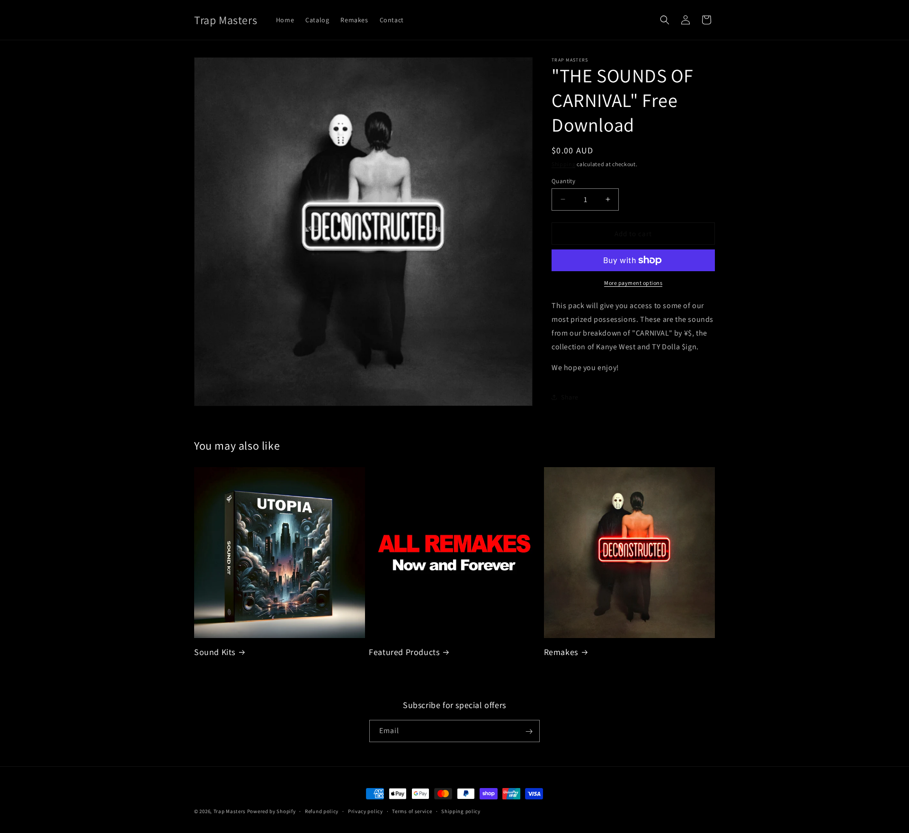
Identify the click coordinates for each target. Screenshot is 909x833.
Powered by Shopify (271, 811)
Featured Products (404, 652)
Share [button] (570, 396)
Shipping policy (461, 810)
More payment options (633, 282)
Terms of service (412, 810)
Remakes (561, 652)
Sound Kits (214, 652)
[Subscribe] (528, 731)
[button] (664, 19)
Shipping (564, 164)
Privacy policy (365, 810)
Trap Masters (230, 811)
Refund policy (322, 810)
